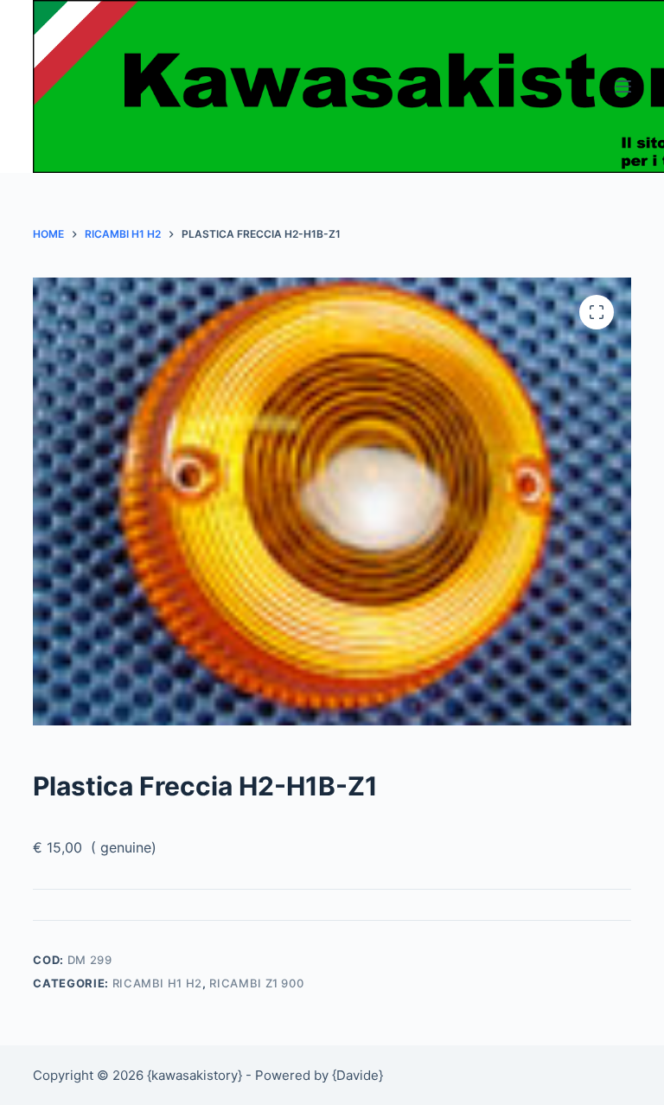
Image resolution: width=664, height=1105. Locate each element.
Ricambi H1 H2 (157, 983)
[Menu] (623, 86)
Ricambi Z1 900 (256, 983)
